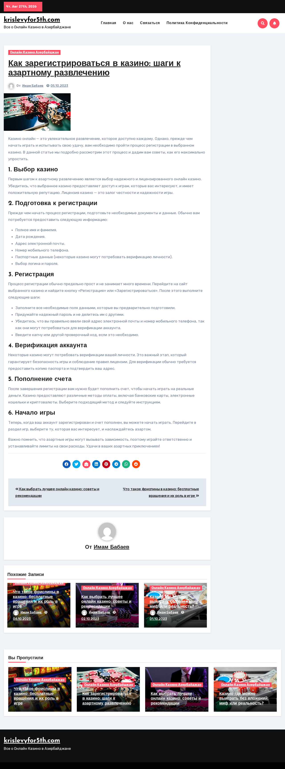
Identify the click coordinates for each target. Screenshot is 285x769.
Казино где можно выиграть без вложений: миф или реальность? (174, 602)
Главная (108, 23)
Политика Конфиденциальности (197, 23)
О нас (128, 23)
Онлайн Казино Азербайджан (34, 52)
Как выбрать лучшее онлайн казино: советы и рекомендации (106, 602)
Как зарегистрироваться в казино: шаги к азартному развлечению (106, 699)
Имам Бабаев (32, 86)
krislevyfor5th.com (32, 20)
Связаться (150, 23)
